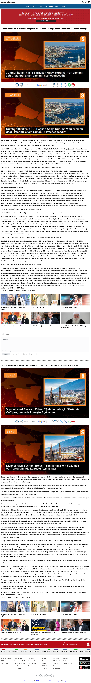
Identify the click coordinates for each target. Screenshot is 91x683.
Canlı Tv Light (5, 663)
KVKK (50, 681)
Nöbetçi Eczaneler (19, 663)
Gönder (6, 354)
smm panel (17, 668)
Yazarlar (55, 663)
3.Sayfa (28, 6)
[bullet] (26, 354)
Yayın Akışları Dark (19, 661)
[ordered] (24, 354)
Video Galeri (56, 661)
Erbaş (3, 597)
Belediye (11, 290)
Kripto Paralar (85, 650)
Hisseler (55, 650)
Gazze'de (16, 597)
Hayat (56, 6)
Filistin (9, 597)
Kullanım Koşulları (56, 681)
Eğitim (51, 6)
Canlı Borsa (31, 658)
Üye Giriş (65, 658)
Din (46, 6)
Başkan (4, 290)
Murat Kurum (31, 290)
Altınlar (44, 658)
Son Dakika (17, 666)
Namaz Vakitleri (13, 650)
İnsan (22, 597)
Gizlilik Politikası (39, 681)
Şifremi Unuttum (67, 663)
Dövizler (44, 661)
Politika (63, 6)
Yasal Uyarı (64, 681)
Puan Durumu (46, 650)
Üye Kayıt (65, 661)
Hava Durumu (34, 650)
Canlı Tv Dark (18, 658)
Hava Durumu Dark (6, 658)
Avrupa (34, 6)
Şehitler (28, 597)
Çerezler (46, 681)
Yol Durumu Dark (5, 661)
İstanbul (18, 290)
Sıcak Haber (56, 668)
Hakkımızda (27, 681)
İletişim (32, 681)
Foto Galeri (56, 658)
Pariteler (64, 650)
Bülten (40, 6)
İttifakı (24, 290)
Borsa (3, 650)
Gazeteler (24, 650)
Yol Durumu (73, 650)
